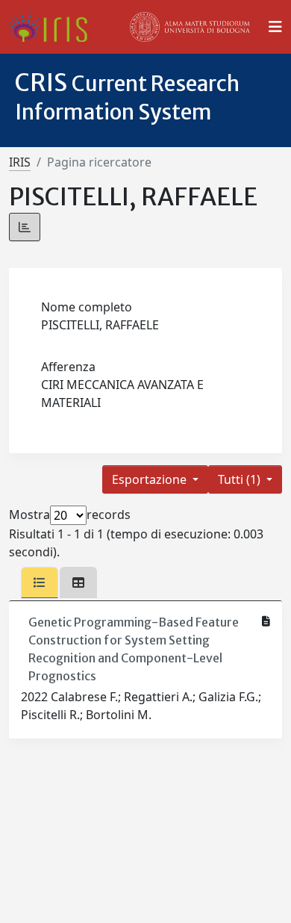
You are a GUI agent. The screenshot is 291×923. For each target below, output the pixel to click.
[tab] (39, 582)
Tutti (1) (240, 479)
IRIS (20, 162)
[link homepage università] (190, 27)
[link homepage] (54, 27)
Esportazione (151, 479)
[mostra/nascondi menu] (275, 26)
